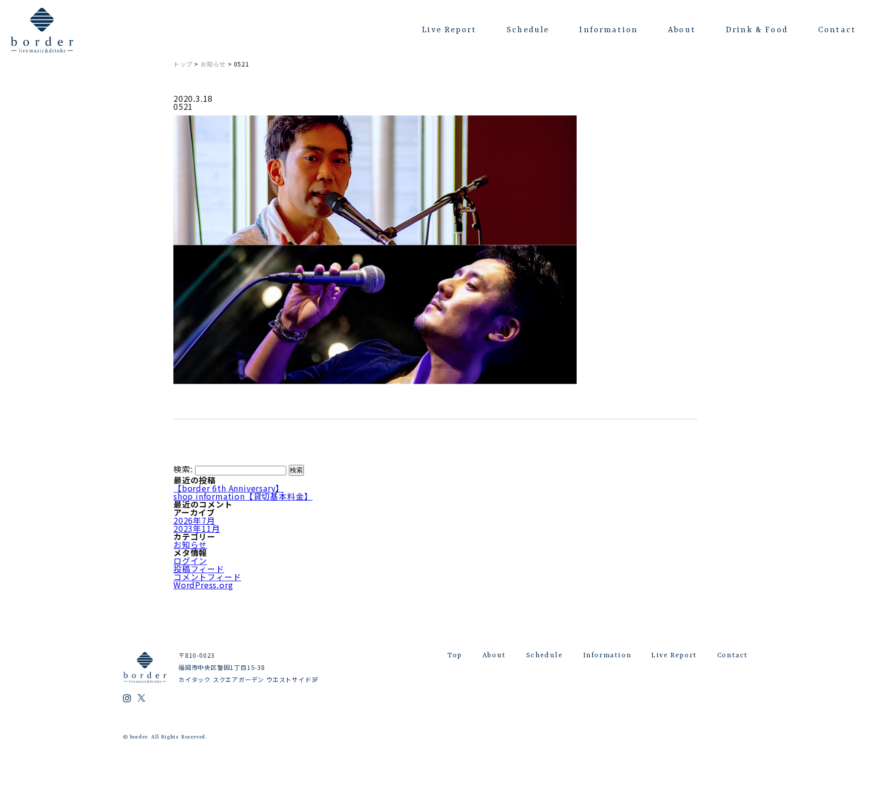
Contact (837, 30)
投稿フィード (198, 569)
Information (608, 30)
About (682, 30)
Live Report (449, 30)
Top (455, 655)
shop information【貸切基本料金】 (243, 496)
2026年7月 (194, 520)
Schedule (528, 30)
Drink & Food (757, 30)
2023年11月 (196, 528)
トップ (183, 63)
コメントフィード (207, 577)
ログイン (190, 560)
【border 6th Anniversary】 (228, 488)
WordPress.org (203, 585)
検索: (183, 469)
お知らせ (213, 63)
